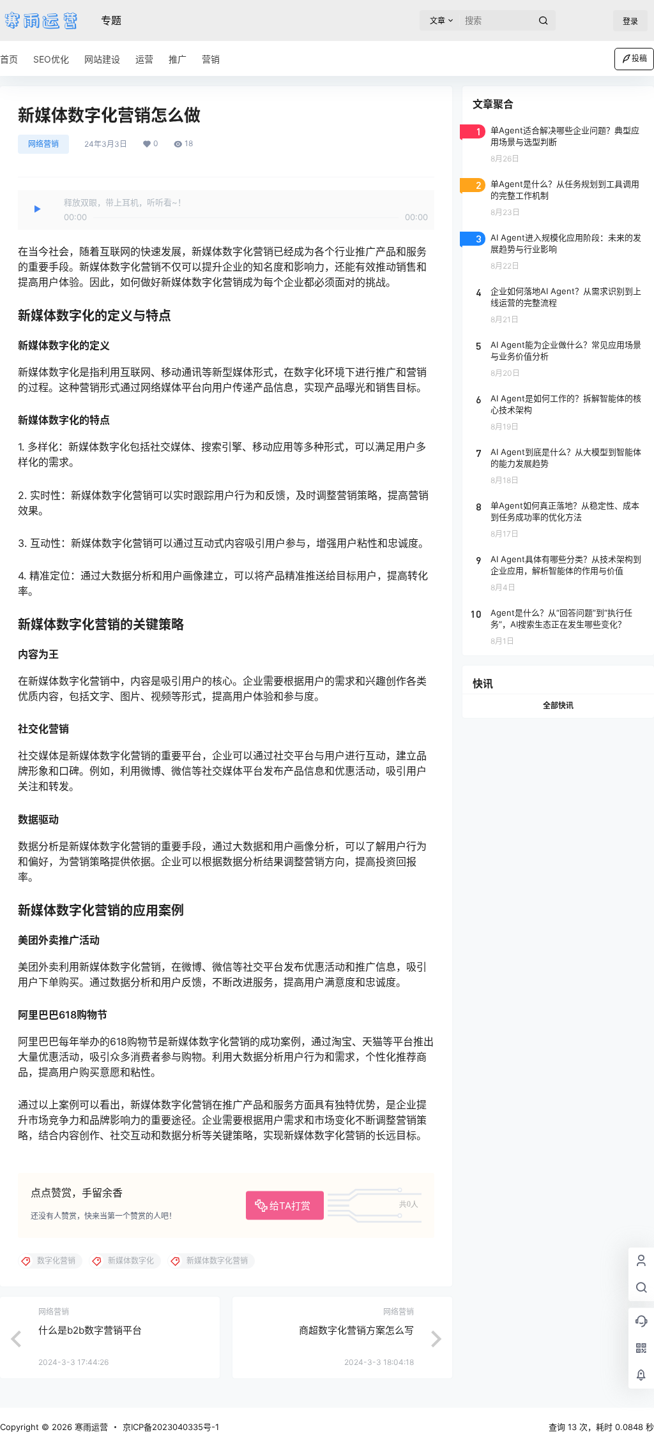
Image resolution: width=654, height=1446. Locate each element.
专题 (111, 20)
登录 (630, 21)
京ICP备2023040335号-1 (171, 1427)
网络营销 (43, 144)
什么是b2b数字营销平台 (90, 1330)
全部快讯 (558, 705)
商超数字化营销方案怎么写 (356, 1330)
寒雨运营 (90, 1427)
